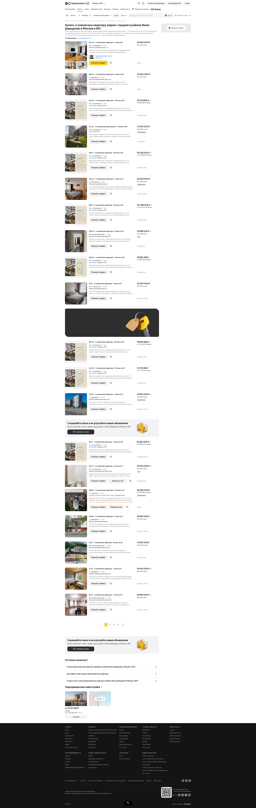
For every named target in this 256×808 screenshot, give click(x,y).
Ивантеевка (146, 744)
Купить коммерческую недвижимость (155, 770)
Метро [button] (170, 15)
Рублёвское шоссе (100, 47)
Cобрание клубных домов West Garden (101, 495)
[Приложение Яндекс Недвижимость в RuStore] (189, 795)
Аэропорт (91, 736)
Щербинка (145, 730)
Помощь (148, 780)
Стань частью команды (95, 780)
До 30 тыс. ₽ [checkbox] (73, 326)
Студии (172, 730)
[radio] (110, 625)
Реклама (82, 780)
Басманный (92, 741)
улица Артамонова (100, 521)
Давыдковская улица (101, 547)
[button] (143, 3)
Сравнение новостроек (96, 759)
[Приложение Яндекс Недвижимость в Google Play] (182, 795)
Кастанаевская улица (101, 236)
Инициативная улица (101, 79)
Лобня (67, 744)
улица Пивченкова (100, 184)
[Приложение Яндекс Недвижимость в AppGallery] (186, 795)
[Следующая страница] (123, 625)
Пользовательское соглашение (115, 780)
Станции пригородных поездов (98, 764)
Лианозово (68, 741)
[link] (187, 3)
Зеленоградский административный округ (102, 733)
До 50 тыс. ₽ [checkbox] (87, 326)
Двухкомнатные (175, 738)
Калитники (68, 738)
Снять (121, 756)
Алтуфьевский (93, 738)
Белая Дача (92, 744)
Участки (67, 761)
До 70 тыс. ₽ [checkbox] (100, 326)
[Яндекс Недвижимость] (77, 3)
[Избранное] (139, 3)
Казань (121, 741)
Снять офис (146, 764)
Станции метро (93, 761)
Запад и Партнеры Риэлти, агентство (103, 57)
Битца (67, 730)
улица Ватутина (99, 288)
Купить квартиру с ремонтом (152, 767)
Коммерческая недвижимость (75, 767)
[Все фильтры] (67, 15)
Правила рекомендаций (135, 780)
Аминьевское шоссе (101, 399)
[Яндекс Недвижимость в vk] (183, 780)
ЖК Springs (92, 105)
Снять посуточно (124, 759)
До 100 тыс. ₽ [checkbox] (114, 326)
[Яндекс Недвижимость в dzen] (186, 780)
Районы (90, 756)
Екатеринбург (123, 738)
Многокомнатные (175, 736)
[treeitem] (70, 9)
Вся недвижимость (71, 780)
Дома (67, 764)
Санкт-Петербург (125, 733)
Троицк (144, 741)
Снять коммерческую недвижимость (154, 761)
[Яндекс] (187, 804)
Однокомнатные (175, 733)
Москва (91, 47)
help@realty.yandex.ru (105, 793)
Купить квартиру (148, 756)
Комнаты (68, 759)
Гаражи (67, 756)
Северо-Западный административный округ (102, 730)
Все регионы (92, 767)
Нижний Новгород (125, 744)
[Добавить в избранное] (110, 63)
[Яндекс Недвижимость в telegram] (190, 780)
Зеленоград (146, 736)
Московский (146, 738)
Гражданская (69, 736)
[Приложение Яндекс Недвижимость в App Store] (179, 795)
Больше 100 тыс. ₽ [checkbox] (76, 331)
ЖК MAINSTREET (94, 131)
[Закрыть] (190, 15)
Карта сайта (157, 780)
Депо (66, 733)
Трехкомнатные (175, 741)
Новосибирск (123, 736)
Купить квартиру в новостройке (153, 759)
